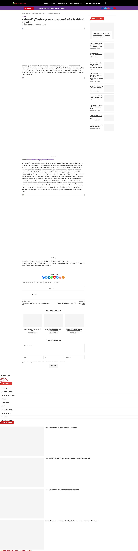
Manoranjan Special (76, 3)
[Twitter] (105, 8)
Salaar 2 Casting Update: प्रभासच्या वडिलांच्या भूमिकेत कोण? (96, 55)
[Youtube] (114, 8)
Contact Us (3, 378)
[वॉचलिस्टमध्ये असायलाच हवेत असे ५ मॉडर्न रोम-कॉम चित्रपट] (109, 127)
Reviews (52, 3)
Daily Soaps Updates (7, 409)
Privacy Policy (4, 380)
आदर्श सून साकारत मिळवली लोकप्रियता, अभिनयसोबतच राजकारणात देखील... (74, 330)
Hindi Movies (5, 402)
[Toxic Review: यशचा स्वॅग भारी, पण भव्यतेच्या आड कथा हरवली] (109, 108)
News (3, 406)
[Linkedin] (111, 8)
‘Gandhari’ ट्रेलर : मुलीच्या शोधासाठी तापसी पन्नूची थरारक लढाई (96, 117)
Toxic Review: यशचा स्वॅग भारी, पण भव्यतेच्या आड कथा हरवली (96, 107)
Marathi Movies (6, 413)
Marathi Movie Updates (8, 395)
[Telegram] (57, 277)
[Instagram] (108, 8)
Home (46, 3)
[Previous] (36, 8)
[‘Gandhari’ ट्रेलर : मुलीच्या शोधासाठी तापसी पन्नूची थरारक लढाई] (109, 118)
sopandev (56, 282)
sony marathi (48, 282)
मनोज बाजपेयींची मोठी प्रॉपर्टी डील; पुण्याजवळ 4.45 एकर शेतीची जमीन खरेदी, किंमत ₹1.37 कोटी (96, 45)
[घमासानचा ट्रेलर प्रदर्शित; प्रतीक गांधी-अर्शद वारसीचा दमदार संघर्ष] (109, 98)
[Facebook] (102, 8)
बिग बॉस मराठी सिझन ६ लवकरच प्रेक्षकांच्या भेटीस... (32, 330)
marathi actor (39, 282)
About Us (2, 377)
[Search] (104, 3)
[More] (63, 277)
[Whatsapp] (51, 277)
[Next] (38, 8)
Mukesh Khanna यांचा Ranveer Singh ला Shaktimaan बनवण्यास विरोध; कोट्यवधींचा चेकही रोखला (96, 65)
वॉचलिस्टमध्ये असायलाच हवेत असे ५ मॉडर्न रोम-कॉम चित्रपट (96, 125)
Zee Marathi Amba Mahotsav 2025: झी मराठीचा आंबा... (53, 330)
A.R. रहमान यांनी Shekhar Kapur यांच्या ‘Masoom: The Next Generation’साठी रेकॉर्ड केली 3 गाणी (96, 76)
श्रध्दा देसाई (30, 24)
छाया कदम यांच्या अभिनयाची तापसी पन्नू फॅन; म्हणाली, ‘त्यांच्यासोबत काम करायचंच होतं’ (96, 87)
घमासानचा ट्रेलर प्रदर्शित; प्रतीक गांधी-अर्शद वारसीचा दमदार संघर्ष (96, 96)
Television (24, 16)
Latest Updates (62, 3)
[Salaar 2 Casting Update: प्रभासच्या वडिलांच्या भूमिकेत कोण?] (109, 56)
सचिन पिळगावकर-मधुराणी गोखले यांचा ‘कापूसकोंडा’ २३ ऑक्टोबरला (52, 8)
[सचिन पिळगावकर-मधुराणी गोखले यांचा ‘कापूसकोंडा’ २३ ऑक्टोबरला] (102, 31)
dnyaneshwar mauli (28, 282)
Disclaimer (3, 381)
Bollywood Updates (7, 391)
